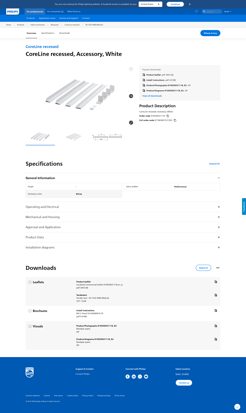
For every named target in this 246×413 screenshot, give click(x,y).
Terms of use (119, 395)
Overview (31, 33)
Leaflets (38, 282)
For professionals (35, 11)
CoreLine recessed (72, 24)
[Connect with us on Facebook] (128, 377)
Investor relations (33, 395)
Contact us (184, 383)
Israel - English (182, 374)
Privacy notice (87, 395)
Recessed (54, 24)
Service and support (68, 18)
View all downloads (152, 95)
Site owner (58, 395)
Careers (47, 395)
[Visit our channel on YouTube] (146, 377)
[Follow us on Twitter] (140, 377)
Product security (103, 395)
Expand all (214, 163)
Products (31, 18)
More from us (74, 11)
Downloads (64, 33)
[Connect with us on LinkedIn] (134, 377)
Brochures (40, 311)
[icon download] (215, 281)
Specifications (47, 33)
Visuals (38, 326)
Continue (175, 4)
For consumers (54, 11)
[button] (30, 96)
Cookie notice (72, 395)
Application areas (47, 18)
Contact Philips (83, 374)
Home (8, 24)
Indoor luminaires (37, 24)
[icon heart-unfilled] (196, 11)
